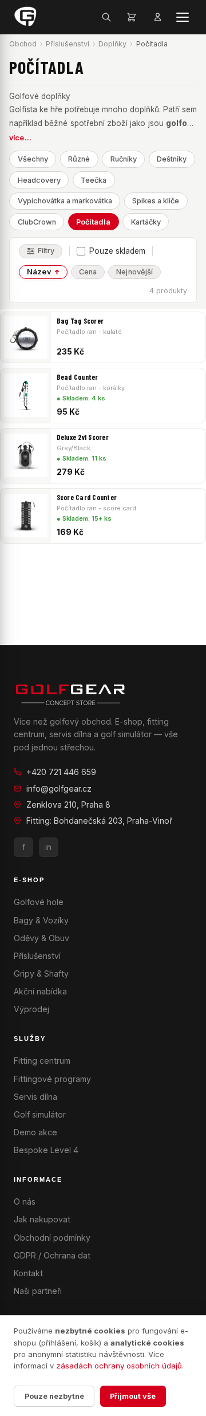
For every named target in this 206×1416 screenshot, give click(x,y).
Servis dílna (35, 1097)
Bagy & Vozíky (41, 920)
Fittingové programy (52, 1079)
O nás (24, 1201)
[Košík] (131, 17)
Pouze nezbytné (54, 1396)
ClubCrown (37, 222)
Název (39, 272)
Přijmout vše (133, 1396)
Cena (88, 272)
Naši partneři (38, 1291)
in (48, 847)
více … (20, 137)
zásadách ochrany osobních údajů (119, 1365)
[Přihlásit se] (157, 17)
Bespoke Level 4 (46, 1150)
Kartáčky (146, 222)
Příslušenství (67, 44)
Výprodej (31, 1009)
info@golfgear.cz (59, 788)
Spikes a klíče (155, 200)
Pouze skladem (117, 250)
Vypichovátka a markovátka (65, 200)
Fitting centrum (42, 1060)
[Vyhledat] (106, 17)
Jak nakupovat (42, 1219)
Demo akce (35, 1132)
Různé (79, 159)
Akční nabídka (40, 991)
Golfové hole (39, 902)
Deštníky (172, 159)
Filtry (46, 250)
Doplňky (112, 44)
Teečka (93, 180)
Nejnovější (134, 272)
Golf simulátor (40, 1114)
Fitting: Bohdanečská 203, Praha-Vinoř (99, 820)
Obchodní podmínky (52, 1237)
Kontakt (28, 1273)
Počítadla (93, 222)
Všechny (33, 159)
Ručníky (123, 159)
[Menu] (182, 17)
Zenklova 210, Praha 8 (68, 804)
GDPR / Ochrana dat (52, 1255)
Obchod (23, 44)
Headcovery (39, 180)
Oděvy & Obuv (41, 938)
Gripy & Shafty (41, 973)
